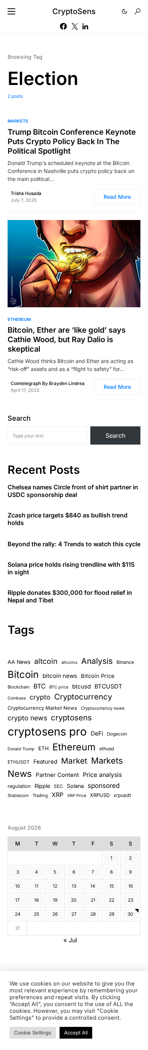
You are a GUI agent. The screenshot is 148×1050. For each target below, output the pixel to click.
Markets (18, 121)
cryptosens (71, 717)
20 (74, 900)
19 (55, 900)
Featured (45, 761)
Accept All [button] (76, 1033)
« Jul (70, 940)
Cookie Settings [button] (32, 1033)
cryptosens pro (47, 731)
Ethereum (19, 319)
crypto (40, 697)
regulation (19, 786)
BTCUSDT (108, 686)
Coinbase (17, 698)
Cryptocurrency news (102, 708)
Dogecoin (117, 734)
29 (111, 914)
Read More (117, 196)
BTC (39, 686)
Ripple (42, 786)
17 (17, 900)
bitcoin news (60, 675)
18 (36, 900)
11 (36, 886)
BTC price (58, 687)
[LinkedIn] (85, 26)
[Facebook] (63, 26)
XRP (57, 795)
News (20, 773)
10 (17, 886)
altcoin (46, 661)
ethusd (106, 748)
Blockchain (19, 687)
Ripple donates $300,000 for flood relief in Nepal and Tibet (70, 596)
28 (93, 914)
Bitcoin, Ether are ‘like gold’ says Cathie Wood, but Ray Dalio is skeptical (67, 339)
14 (92, 886)
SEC (58, 786)
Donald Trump (21, 749)
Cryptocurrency (83, 696)
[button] (11, 11)
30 (130, 914)
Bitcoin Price (98, 676)
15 (111, 886)
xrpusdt (122, 795)
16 (130, 886)
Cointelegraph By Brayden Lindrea (48, 383)
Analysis (97, 661)
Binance (125, 662)
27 (74, 914)
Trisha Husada (26, 193)
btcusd (81, 686)
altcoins (69, 662)
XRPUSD (100, 795)
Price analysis (102, 774)
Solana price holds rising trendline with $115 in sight (71, 568)
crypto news (27, 718)
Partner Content (57, 775)
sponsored (104, 785)
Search (19, 418)
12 (55, 886)
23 (130, 900)
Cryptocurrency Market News (42, 708)
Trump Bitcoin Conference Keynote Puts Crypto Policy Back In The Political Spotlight (72, 141)
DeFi (97, 733)
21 (93, 900)
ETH (43, 748)
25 (36, 914)
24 (17, 914)
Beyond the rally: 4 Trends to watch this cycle (74, 544)
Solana (75, 786)
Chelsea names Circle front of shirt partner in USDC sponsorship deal (73, 490)
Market (74, 760)
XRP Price (76, 795)
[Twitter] (74, 26)
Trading (40, 795)
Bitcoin (23, 674)
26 (55, 914)
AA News (19, 662)
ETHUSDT (19, 762)
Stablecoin (18, 795)
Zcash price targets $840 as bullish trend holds (68, 519)
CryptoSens (74, 11)
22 (111, 900)
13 (74, 886)
